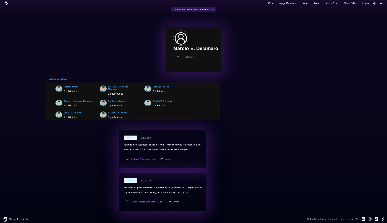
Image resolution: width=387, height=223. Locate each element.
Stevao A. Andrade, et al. (144, 159)
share (168, 159)
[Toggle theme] (374, 3)
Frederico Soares (117, 101)
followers (188, 57)
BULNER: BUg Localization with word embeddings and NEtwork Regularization (163, 187)
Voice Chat (332, 3)
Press (342, 219)
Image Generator (288, 3)
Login (365, 3)
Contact (332, 219)
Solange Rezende (162, 87)
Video (305, 3)
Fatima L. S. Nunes (117, 112)
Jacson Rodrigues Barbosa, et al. (149, 201)
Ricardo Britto (71, 87)
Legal (350, 219)
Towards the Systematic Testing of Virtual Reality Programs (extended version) (162, 144)
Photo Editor (350, 3)
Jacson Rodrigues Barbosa (78, 101)
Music (317, 3)
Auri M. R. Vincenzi (162, 101)
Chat (270, 3)
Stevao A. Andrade (73, 112)
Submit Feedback (316, 219)
